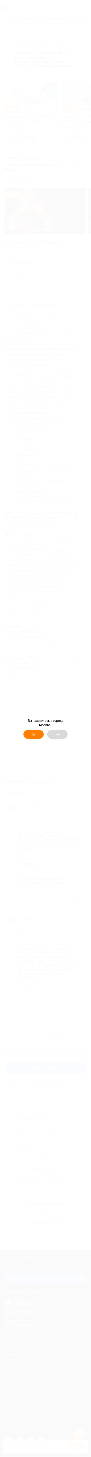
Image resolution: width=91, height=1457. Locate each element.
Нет (57, 734)
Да (34, 734)
